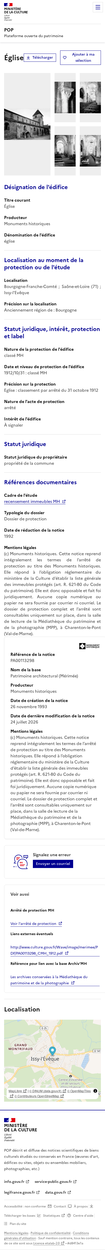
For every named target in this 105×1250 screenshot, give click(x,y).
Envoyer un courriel (53, 863)
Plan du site (18, 1224)
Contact (60, 1206)
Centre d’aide (83, 1215)
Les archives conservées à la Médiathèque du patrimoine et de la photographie (48, 980)
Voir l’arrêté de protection (33, 923)
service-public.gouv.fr (53, 1181)
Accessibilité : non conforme (25, 1206)
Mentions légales (16, 1233)
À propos (81, 1206)
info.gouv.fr (14, 1181)
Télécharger (42, 57)
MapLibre (15, 1091)
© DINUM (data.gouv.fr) (45, 1091)
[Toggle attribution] (95, 1091)
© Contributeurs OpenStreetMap (37, 1096)
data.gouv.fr (55, 1192)
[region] (52, 1061)
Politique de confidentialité (51, 1233)
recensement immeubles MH (32, 501)
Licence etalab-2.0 (46, 1243)
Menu (98, 7)
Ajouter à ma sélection (83, 57)
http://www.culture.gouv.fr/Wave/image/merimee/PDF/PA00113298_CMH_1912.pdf (54, 950)
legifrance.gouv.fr (19, 1192)
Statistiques (51, 1215)
